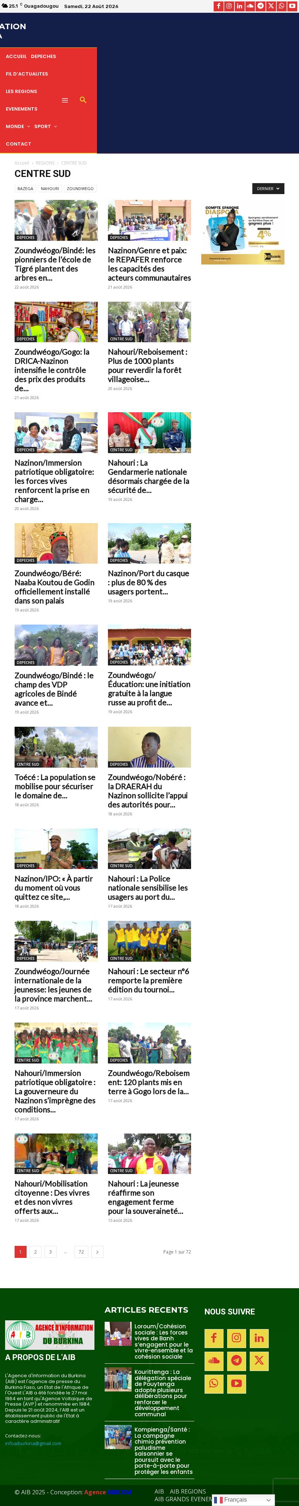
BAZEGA (25, 188)
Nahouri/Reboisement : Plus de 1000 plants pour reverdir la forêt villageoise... (147, 365)
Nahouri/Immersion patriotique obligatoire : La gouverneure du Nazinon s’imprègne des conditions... (55, 1091)
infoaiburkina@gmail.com (33, 1443)
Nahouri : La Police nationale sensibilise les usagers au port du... (148, 887)
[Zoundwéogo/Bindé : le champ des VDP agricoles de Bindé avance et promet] (56, 645)
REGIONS (45, 163)
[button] (83, 100)
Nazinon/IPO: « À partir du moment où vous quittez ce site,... (54, 887)
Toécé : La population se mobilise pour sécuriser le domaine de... (55, 786)
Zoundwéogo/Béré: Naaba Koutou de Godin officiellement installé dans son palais (54, 586)
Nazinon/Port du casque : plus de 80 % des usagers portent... (148, 582)
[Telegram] (260, 6)
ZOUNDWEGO (80, 188)
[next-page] (97, 1252)
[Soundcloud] (250, 6)
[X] (271, 6)
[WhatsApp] (281, 6)
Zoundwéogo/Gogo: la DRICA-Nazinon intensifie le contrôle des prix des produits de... (52, 370)
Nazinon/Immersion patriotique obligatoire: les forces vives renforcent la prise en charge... (54, 480)
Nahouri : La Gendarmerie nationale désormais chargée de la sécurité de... (148, 476)
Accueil (22, 163)
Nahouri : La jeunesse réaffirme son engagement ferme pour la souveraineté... (145, 1197)
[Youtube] (292, 6)
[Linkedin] (239, 6)
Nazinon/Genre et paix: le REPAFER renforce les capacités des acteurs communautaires (149, 264)
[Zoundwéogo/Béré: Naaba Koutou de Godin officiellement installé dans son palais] (56, 543)
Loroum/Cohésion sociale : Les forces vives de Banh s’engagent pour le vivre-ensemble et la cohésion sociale (164, 1341)
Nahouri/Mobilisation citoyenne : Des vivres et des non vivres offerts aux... (52, 1197)
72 (81, 1252)
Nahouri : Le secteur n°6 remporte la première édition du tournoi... (148, 980)
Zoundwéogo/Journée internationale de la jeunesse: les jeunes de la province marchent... (53, 984)
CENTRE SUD (121, 338)
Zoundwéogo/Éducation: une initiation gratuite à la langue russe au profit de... (149, 688)
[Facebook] (218, 6)
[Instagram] (229, 6)
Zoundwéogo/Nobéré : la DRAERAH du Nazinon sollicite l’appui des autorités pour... (148, 790)
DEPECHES (26, 237)
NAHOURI (50, 188)
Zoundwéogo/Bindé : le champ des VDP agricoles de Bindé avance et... (54, 689)
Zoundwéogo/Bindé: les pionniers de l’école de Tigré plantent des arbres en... (55, 264)
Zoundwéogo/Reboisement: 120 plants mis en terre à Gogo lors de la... (149, 1082)
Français (235, 1500)
